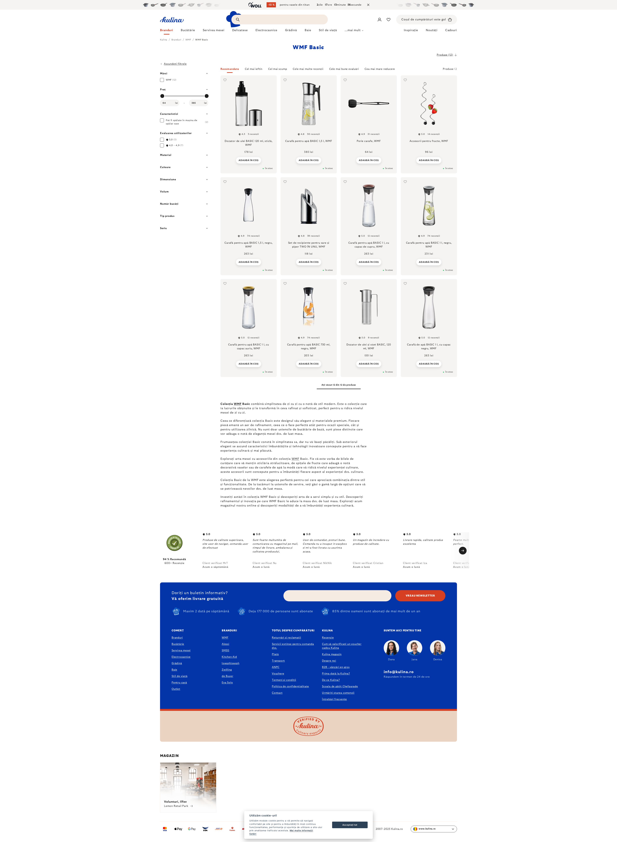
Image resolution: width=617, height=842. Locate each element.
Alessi (225, 644)
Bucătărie (178, 644)
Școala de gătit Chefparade (340, 686)
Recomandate (229, 69)
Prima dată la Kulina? (336, 673)
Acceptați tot (349, 825)
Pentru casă (179, 682)
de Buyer (227, 676)
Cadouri (451, 30)
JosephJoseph (230, 663)
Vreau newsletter (420, 595)
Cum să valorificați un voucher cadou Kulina (342, 646)
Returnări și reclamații (286, 637)
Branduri (177, 637)
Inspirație (411, 30)
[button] (338, 70)
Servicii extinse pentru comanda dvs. (293, 646)
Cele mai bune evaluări (344, 69)
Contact (277, 693)
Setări (252, 834)
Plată (275, 654)
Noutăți (431, 30)
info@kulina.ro (399, 672)
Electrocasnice (181, 657)
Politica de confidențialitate (290, 686)
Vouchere (278, 673)
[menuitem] (166, 31)
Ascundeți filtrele (175, 64)
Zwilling (227, 669)
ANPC (275, 667)
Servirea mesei (181, 650)
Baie (174, 669)
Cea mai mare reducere (380, 69)
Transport (278, 660)
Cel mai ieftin (253, 69)
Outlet (176, 689)
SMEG (225, 650)
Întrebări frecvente (334, 699)
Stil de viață (179, 676)
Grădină (177, 663)
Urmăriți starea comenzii (338, 693)
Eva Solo (227, 682)
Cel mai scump (277, 69)
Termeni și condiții (284, 680)
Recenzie (328, 637)
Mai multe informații (301, 830)
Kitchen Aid (229, 657)
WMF (237, 404)
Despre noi (329, 660)
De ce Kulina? (331, 680)
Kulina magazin (332, 654)
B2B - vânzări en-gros (336, 667)
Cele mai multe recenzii (308, 69)
